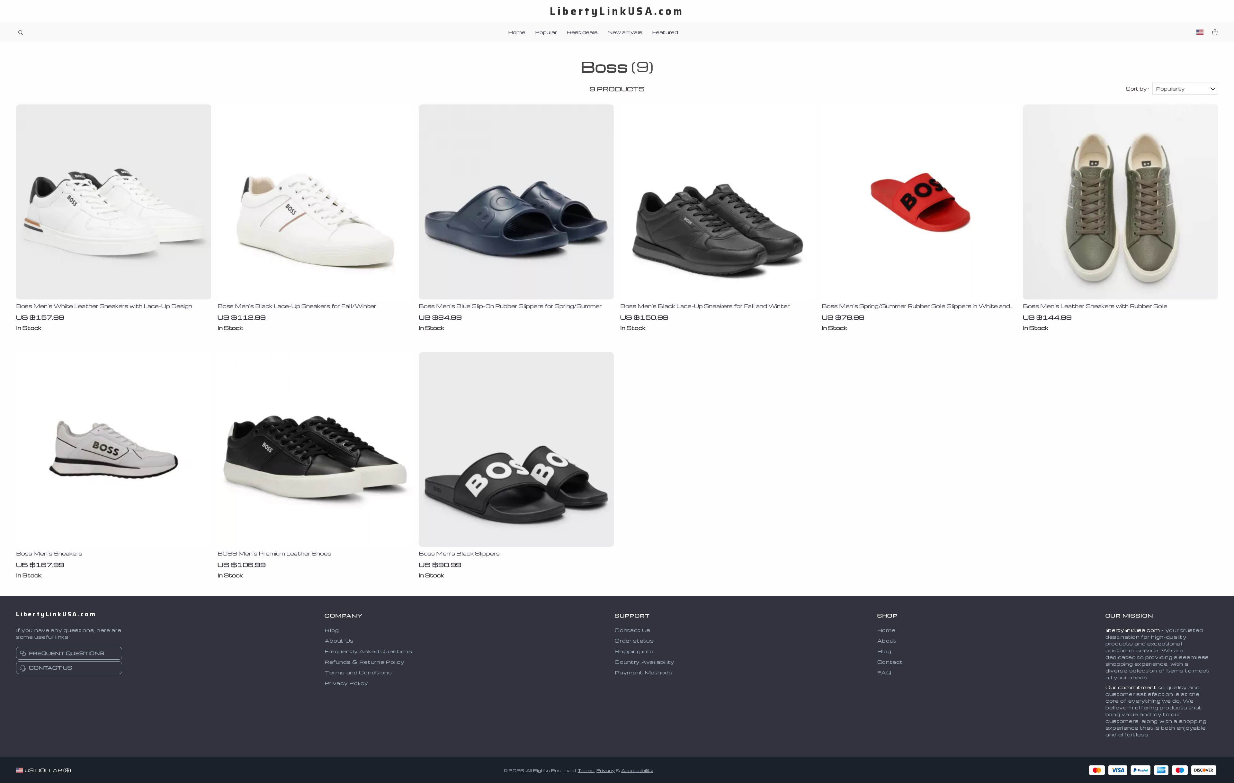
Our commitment (1131, 687)
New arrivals (624, 32)
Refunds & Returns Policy (364, 662)
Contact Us (632, 630)
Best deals (582, 32)
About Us (339, 640)
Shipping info (634, 651)
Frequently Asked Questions (368, 651)
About (887, 640)
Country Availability (645, 662)
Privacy (605, 770)
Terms (586, 770)
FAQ (884, 672)
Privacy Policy (346, 683)
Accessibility (637, 770)
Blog (332, 630)
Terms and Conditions (358, 672)
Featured (665, 32)
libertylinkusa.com (1132, 630)
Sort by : (1137, 88)
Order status (634, 640)
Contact (890, 662)
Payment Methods (644, 672)
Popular (546, 32)
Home (516, 32)
